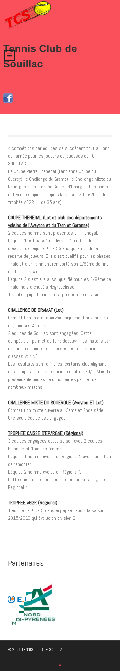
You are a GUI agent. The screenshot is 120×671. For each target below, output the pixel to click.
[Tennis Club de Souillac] (27, 15)
